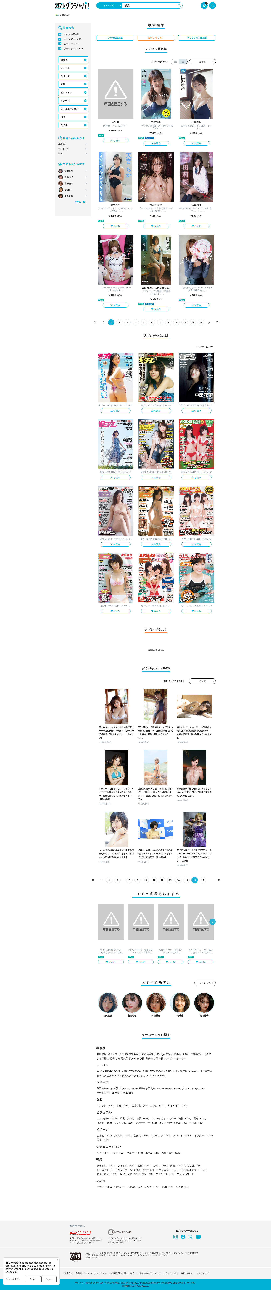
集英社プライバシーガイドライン (91, 1273)
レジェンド (130, 1174)
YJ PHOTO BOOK (131, 1071)
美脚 (185, 1118)
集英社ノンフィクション (135, 1075)
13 (170, 880)
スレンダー (108, 1118)
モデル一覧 (80, 202)
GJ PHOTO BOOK (152, 1071)
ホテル (152, 1152)
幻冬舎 (177, 1054)
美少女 (105, 1135)
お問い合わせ (187, 1273)
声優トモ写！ (104, 1092)
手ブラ (105, 1187)
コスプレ (106, 1105)
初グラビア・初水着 (128, 1187)
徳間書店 (123, 1058)
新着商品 (62, 144)
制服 (123, 1105)
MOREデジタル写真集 (175, 1071)
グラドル (107, 1165)
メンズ (153, 1187)
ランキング (63, 149)
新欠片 (132, 1058)
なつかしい (161, 1135)
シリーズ (65, 76)
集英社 (185, 1054)
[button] (212, 922)
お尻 (143, 1118)
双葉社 (159, 1058)
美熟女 (142, 1135)
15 (186, 880)
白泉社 (140, 1058)
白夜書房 (150, 1058)
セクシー (204, 1135)
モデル (161, 1165)
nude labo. (128, 1092)
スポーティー (147, 1122)
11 (193, 322)
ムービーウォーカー (175, 1058)
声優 (177, 1165)
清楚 (104, 1139)
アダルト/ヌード (185, 1174)
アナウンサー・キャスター (161, 1170)
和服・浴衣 (178, 1105)
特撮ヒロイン (108, 1174)
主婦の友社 (196, 1054)
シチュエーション (69, 109)
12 (201, 322)
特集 (60, 153)
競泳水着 (140, 1105)
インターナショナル (173, 1122)
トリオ (118, 1152)
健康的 (105, 1122)
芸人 (148, 1174)
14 (178, 880)
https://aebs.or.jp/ (92, 1257)
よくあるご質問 (170, 1273)
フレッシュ (124, 1122)
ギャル (197, 1122)
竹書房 (113, 1058)
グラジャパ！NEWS (73, 48)
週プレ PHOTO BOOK (109, 1071)
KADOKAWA (132, 1054)
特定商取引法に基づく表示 (122, 1273)
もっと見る (205, 983)
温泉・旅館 (172, 1152)
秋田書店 (101, 1054)
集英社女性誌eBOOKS (109, 1075)
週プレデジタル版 (72, 39)
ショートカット (164, 1118)
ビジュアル (66, 92)
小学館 (207, 1054)
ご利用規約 (67, 1273)
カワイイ (183, 1135)
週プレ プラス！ (72, 44)
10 (184, 322)
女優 (144, 1165)
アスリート (166, 1174)
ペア (103, 1152)
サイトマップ (202, 1273)
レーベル (65, 68)
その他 (64, 125)
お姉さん (123, 1135)
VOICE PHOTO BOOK (169, 1088)
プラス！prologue (128, 1088)
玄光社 (169, 1054)
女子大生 (193, 1165)
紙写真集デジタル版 (107, 1088)
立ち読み (115, 140)
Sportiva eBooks (157, 1075)
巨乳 (127, 1118)
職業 (63, 117)
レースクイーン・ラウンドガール (119, 1170)
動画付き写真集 (147, 1088)
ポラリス (117, 1092)
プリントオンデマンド (193, 1088)
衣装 (63, 84)
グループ (135, 1152)
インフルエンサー (194, 1170)
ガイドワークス (116, 1054)
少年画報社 (103, 1058)
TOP (57, 15)
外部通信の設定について (149, 1273)
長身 (200, 1118)
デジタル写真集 (71, 34)
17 (203, 880)
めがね (158, 1105)
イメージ (65, 100)
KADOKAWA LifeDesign (152, 1054)
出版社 (64, 59)
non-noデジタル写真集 (200, 1071)
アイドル (127, 1165)
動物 (168, 1187)
